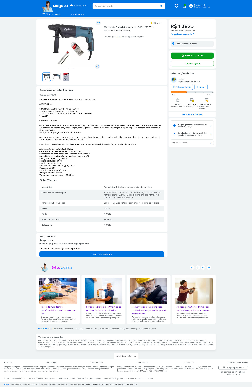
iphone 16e (131, 342)
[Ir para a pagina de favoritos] (176, 5)
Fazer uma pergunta (102, 254)
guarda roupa (136, 345)
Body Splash (59, 345)
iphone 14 (138, 340)
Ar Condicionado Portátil (201, 342)
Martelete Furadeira (93, 329)
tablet (41, 345)
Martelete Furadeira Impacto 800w (68, 329)
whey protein (52, 342)
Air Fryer (151, 340)
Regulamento (142, 362)
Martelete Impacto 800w (113, 329)
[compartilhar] (97, 66)
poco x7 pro (188, 340)
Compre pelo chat (235, 368)
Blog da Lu (8, 362)
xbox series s (142, 342)
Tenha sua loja (97, 362)
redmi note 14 (75, 345)
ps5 (145, 340)
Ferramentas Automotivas (35, 384)
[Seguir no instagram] (203, 267)
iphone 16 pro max (164, 340)
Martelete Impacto (133, 329)
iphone (203, 340)
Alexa (196, 345)
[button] (161, 6)
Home (6, 384)
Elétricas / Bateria (56, 384)
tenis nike (86, 345)
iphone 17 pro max (85, 342)
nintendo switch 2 (174, 342)
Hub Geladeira (108, 340)
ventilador (161, 342)
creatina (41, 342)
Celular (187, 342)
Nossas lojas (51, 362)
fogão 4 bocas (168, 345)
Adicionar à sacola (194, 55)
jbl (66, 345)
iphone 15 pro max (102, 342)
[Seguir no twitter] (192, 267)
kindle (73, 342)
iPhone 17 (53, 340)
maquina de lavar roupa (102, 345)
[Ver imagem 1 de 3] (71, 44)
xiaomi (152, 342)
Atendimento (77, 14)
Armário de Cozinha (184, 345)
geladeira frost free (152, 345)
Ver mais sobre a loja (192, 114)
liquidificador (118, 345)
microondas (65, 342)
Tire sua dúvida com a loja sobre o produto (59, 249)
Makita (107, 208)
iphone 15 (128, 340)
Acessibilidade (188, 362)
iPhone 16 (63, 340)
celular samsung (118, 342)
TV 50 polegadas (207, 345)
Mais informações (124, 356)
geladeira (177, 340)
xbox (196, 340)
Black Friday (43, 340)
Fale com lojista (183, 87)
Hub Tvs (119, 340)
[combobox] (129, 6)
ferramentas (16, 384)
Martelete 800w (149, 329)
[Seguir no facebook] (198, 267)
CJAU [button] (118, 37)
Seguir (203, 87)
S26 (70, 340)
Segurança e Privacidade (238, 362)
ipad (127, 345)
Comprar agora (192, 64)
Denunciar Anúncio (179, 143)
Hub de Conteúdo (80, 340)
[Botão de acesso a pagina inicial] (55, 6)
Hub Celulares (95, 340)
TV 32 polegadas (46, 347)
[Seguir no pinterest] (209, 267)
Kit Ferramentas (73, 384)
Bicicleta (48, 345)
